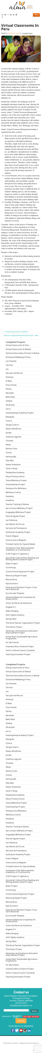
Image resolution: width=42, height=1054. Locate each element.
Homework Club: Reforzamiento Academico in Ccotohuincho (20, 549)
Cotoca (9, 420)
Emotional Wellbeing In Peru (18, 357)
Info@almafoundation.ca (21, 1005)
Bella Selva (10, 397)
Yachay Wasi (11, 619)
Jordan (9, 432)
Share (4, 318)
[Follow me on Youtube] (14, 15)
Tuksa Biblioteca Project (16, 480)
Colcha (9, 452)
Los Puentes (11, 361)
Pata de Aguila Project (15, 516)
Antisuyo (9, 377)
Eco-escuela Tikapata (15, 593)
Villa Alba (10, 460)
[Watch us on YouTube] (21, 1030)
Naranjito (10, 393)
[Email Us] (3, 17)
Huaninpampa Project (15, 484)
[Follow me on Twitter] (5, 15)
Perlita (8, 389)
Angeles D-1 (11, 607)
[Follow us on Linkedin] (29, 1030)
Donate (21, 1020)
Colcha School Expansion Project (20, 571)
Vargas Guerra (12, 424)
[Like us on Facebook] (13, 1030)
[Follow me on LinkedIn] (17, 15)
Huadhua (10, 500)
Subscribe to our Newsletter (21, 1026)
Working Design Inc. (33, 1043)
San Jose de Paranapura (16, 528)
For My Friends (12, 642)
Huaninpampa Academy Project (20, 412)
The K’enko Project (14, 627)
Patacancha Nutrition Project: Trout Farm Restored (21, 588)
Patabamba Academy (15, 472)
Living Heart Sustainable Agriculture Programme (21, 637)
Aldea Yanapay (12, 611)
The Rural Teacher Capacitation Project (23, 623)
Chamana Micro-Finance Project (20, 646)
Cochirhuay (11, 567)
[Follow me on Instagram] (11, 15)
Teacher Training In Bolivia (17, 504)
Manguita (10, 416)
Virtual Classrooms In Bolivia (16, 331)
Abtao (8, 444)
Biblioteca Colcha (13, 492)
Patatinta (10, 496)
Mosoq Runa (11, 579)
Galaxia (9, 401)
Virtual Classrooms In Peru (17, 345)
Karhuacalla (11, 456)
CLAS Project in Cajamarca (17, 553)
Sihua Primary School (15, 476)
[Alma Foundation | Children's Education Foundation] (21, 5)
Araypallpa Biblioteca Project (18, 512)
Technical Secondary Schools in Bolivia (22, 353)
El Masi (9, 381)
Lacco (8, 408)
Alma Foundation (13, 1043)
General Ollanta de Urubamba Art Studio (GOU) (20, 598)
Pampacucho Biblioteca (16, 488)
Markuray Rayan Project (16, 575)
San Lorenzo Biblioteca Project (19, 508)
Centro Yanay (11, 468)
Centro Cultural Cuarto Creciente (20, 650)
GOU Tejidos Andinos (15, 615)
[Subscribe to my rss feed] (3, 15)
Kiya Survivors (12, 583)
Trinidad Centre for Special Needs (20, 544)
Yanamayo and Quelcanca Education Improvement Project (22, 632)
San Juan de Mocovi (14, 373)
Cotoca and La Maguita (16, 540)
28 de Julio (10, 405)
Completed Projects (27, 33)
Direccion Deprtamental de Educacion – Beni (21, 336)
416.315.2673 (21, 1003)
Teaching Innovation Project (18, 654)
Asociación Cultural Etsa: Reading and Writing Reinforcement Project (22, 558)
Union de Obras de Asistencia (19, 603)
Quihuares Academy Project (18, 532)
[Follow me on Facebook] (8, 15)
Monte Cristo (11, 448)
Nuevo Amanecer (13, 464)
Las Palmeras (11, 520)
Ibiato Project (12, 563)
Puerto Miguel (12, 536)
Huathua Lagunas (13, 436)
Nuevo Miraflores (13, 428)
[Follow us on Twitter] (17, 1030)
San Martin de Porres (15, 524)
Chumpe (9, 440)
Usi (7, 369)
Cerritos (9, 365)
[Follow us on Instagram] (25, 1030)
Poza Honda (11, 385)
